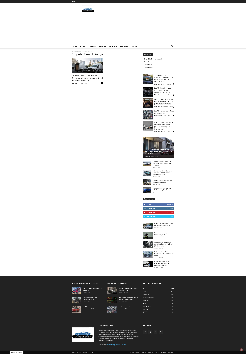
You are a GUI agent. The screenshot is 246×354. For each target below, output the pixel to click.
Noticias (93, 46)
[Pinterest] (155, 332)
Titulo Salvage (148, 62)
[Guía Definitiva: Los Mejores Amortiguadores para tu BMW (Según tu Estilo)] (148, 244)
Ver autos (124, 46)
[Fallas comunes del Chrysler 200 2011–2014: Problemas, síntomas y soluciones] (147, 163)
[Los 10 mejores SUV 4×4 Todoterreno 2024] (76, 300)
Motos (134, 46)
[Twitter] (161, 332)
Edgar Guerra (75, 83)
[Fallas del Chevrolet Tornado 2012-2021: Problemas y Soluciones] (147, 190)
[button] (172, 46)
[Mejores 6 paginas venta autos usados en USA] (112, 290)
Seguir (171, 208)
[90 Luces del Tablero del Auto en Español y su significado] (112, 300)
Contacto (74, 1)
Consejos (102, 46)
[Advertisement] (139, 9)
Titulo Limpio (148, 65)
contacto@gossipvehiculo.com (116, 345)
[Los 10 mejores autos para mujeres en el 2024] (76, 309)
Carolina (147, 156)
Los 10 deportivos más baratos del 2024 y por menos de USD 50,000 (162, 90)
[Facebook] (145, 332)
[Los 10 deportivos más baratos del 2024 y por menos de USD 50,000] (148, 92)
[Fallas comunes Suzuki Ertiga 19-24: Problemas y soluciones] (147, 182)
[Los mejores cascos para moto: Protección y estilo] (148, 235)
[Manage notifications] (241, 349)
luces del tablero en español (153, 59)
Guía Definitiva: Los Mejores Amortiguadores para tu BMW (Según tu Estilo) (163, 244)
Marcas (83, 46)
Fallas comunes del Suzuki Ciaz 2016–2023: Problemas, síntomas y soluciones (158, 152)
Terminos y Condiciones (167, 352)
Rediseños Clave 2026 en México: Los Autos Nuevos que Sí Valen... (164, 253)
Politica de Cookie (134, 352)
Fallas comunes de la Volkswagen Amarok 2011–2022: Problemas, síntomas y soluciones (162, 172)
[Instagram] (150, 332)
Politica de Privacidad (153, 352)
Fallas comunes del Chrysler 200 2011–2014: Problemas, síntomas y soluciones (162, 163)
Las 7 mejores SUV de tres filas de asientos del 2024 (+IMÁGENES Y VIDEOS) (164, 101)
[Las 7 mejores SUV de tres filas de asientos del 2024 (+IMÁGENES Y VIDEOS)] (148, 103)
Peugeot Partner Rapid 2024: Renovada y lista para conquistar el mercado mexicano (87, 78)
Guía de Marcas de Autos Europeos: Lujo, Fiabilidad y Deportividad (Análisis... (162, 263)
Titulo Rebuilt (148, 68)
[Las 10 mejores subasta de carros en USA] (148, 114)
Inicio (75, 46)
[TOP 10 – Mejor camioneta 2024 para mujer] (76, 290)
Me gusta (170, 204)
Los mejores (112, 46)
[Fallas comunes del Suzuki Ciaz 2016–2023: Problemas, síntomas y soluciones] (158, 147)
